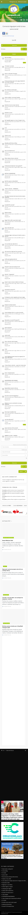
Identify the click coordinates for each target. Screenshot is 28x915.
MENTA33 (16, 75)
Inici (3, 750)
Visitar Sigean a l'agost (7, 886)
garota (15, 253)
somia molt (7, 335)
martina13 (16, 245)
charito (15, 366)
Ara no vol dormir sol (10, 150)
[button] (26, 49)
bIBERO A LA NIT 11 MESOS (11, 435)
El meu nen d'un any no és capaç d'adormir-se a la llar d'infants (15, 81)
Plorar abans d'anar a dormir (11, 158)
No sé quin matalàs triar (10, 412)
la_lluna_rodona (17, 336)
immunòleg (5, 871)
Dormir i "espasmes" (9, 274)
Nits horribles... (8, 57)
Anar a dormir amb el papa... (11, 341)
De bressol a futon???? (10, 289)
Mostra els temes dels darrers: (20, 444)
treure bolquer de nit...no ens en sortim (14, 312)
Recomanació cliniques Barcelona (10, 876)
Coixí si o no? (8, 135)
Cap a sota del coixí (9, 227)
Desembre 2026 (6, 882)
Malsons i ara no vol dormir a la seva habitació (13, 404)
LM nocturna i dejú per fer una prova (13, 251)
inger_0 (15, 283)
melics (15, 83)
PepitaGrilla (16, 397)
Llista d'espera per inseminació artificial (11, 898)
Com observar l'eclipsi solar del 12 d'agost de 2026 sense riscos (14, 880)
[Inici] (14, 11)
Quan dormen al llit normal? (11, 428)
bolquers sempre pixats (10, 304)
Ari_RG (15, 91)
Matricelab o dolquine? (7, 869)
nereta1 (15, 198)
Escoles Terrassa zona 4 (7, 892)
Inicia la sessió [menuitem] (23, 1)
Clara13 (15, 136)
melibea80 (16, 413)
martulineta (16, 114)
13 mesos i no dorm (9, 66)
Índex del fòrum (10, 750)
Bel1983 (16, 152)
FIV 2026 (4, 873)
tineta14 (16, 190)
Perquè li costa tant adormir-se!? (12, 266)
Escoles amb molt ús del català (9, 902)
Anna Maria (16, 67)
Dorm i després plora (10, 373)
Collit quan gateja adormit (11, 259)
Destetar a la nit (8, 112)
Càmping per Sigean (7, 888)
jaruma (15, 121)
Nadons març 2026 (6, 878)
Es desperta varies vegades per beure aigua (15, 297)
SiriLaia (15, 298)
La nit (14, 40)
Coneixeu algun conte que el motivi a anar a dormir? (15, 236)
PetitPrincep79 (17, 329)
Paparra (15, 167)
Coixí (6, 349)
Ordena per (24, 449)
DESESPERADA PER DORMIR (11, 380)
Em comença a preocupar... (11, 89)
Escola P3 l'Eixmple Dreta (8, 906)
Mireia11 (16, 429)
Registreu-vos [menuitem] (14, 1)
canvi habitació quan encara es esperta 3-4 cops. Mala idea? (15, 357)
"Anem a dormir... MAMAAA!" (11, 188)
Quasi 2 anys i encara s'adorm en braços (14, 282)
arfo (15, 313)
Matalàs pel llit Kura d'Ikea (11, 143)
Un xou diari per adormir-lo (11, 244)
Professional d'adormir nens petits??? (13, 166)
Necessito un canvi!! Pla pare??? (12, 320)
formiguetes (16, 159)
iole (15, 268)
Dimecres (16, 359)
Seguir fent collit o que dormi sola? (13, 220)
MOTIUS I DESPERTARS (10, 173)
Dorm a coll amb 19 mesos (11, 73)
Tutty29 (15, 421)
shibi (15, 275)
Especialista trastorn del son (11, 388)
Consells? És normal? (9, 205)
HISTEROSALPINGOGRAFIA (8, 896)
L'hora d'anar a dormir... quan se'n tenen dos (15, 365)
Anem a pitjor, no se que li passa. (12, 97)
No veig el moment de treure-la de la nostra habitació (15, 197)
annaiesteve (16, 405)
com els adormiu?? (9, 419)
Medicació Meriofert (7, 904)
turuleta (15, 106)
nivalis (15, 214)
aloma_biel (16, 237)
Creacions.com (4, 913)
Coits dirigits (5, 894)
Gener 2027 (5, 875)
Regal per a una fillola (7, 884)
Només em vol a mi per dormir (12, 105)
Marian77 (16, 175)
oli (14, 98)
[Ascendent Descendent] (14, 455)
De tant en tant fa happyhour (11, 395)
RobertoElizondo (17, 59)
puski (15, 374)
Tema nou (14, 45)
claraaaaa (16, 144)
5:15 (6, 128)
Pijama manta (8, 212)
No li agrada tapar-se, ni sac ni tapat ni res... (15, 120)
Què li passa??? (8, 327)
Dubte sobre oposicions (7, 890)
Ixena (15, 389)
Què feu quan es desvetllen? (11, 181)
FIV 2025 (4, 900)
